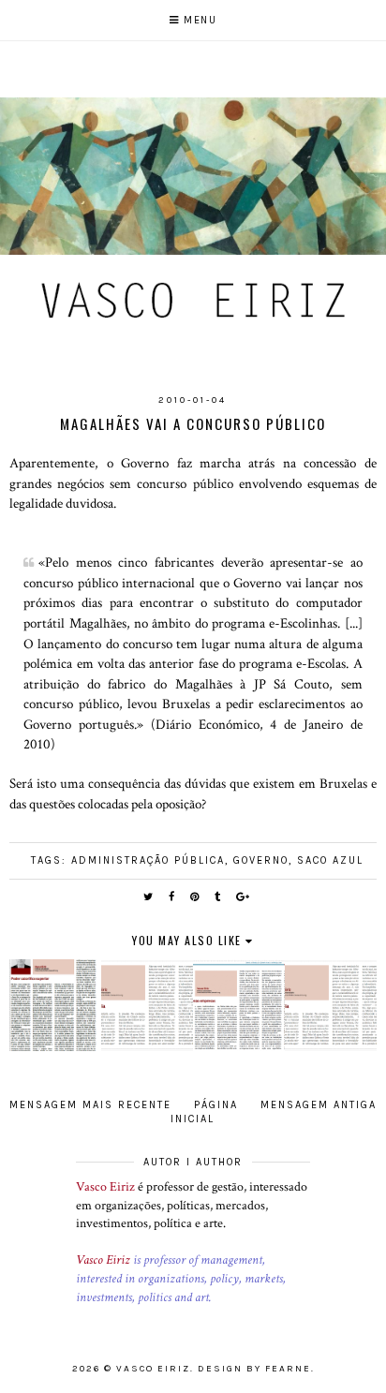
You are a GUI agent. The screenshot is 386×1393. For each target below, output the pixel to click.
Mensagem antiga (318, 1105)
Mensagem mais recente (90, 1105)
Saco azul (330, 860)
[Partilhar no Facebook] (172, 897)
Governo (261, 860)
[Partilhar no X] (149, 897)
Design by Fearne (254, 1368)
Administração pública (148, 860)
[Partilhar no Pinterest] (195, 897)
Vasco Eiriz (105, 1186)
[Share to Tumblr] (218, 897)
